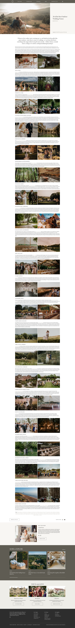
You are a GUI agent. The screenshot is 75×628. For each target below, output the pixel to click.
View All (63, 549)
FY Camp (16, 277)
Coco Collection (37, 512)
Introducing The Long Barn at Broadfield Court (56, 573)
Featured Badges (47, 619)
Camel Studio (17, 346)
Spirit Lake (34, 255)
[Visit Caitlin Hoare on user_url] (38, 535)
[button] (19, 1)
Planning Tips (36, 618)
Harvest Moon (51, 512)
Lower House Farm (25, 513)
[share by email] (64, 519)
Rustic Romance (18, 514)
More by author (42, 538)
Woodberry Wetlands (41, 459)
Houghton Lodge (17, 208)
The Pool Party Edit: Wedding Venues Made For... (17, 573)
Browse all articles (14, 519)
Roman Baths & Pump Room (55, 513)
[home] (12, 1)
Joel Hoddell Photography (58, 32)
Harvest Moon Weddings (44, 505)
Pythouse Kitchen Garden (19, 117)
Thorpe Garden (40, 322)
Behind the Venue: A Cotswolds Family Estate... (37, 573)
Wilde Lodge (65, 32)
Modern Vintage (30, 513)
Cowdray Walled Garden (19, 391)
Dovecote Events (38, 231)
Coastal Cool (33, 512)
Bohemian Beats (19, 512)
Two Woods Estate (32, 185)
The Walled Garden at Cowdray (28, 514)
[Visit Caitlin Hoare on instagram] (40, 535)
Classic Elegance (28, 512)
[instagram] (62, 1)
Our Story (46, 617)
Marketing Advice (47, 618)
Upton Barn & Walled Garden (53, 514)
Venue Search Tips (37, 617)
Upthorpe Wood (30, 436)
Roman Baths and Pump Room (21, 140)
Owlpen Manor (34, 163)
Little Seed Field (34, 368)
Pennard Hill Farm (30, 94)
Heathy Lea (17, 413)
